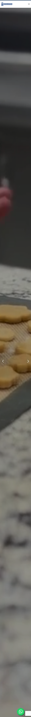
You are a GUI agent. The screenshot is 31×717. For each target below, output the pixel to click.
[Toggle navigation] (29, 4)
